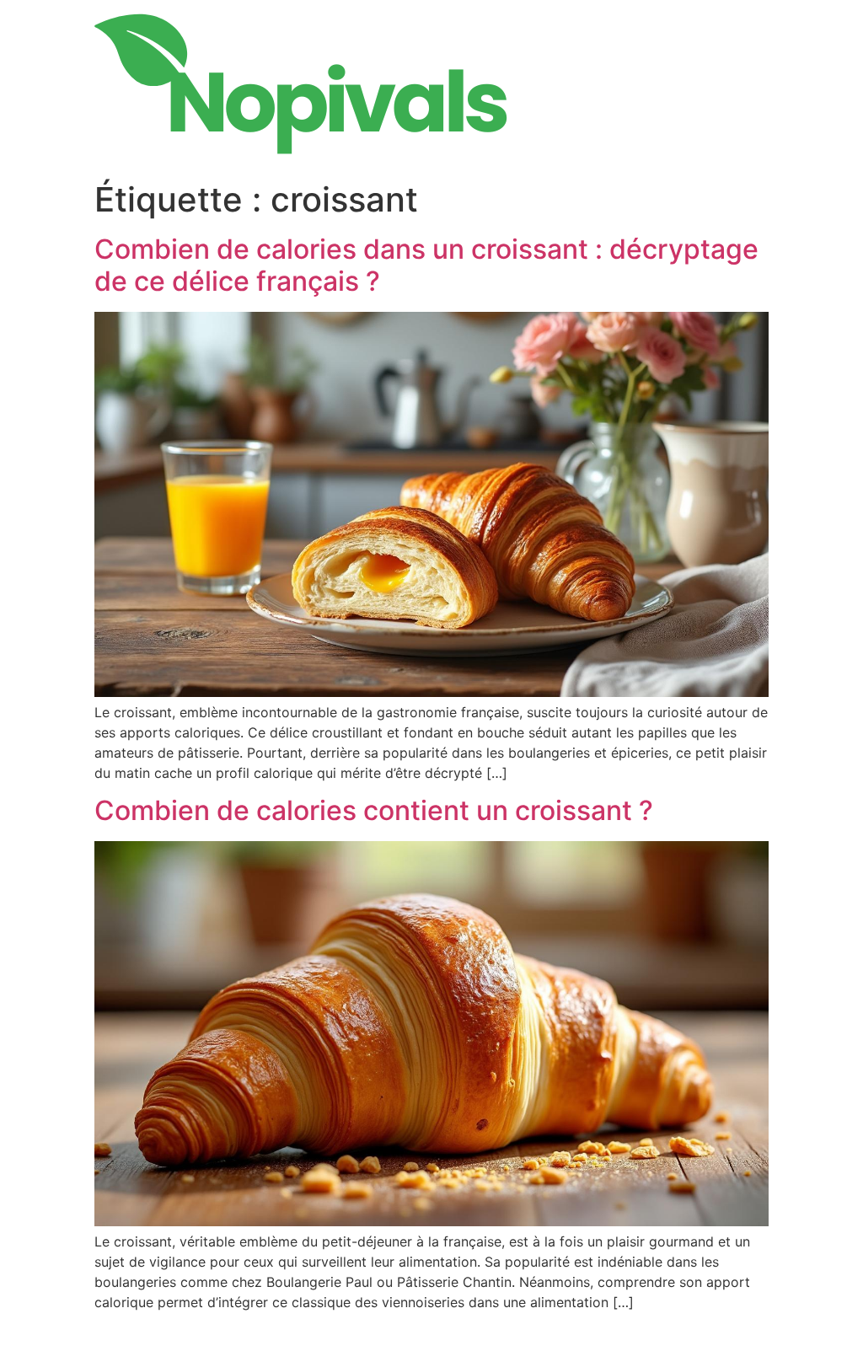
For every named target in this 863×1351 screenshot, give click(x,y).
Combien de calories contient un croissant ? (373, 810)
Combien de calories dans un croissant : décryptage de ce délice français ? (426, 265)
